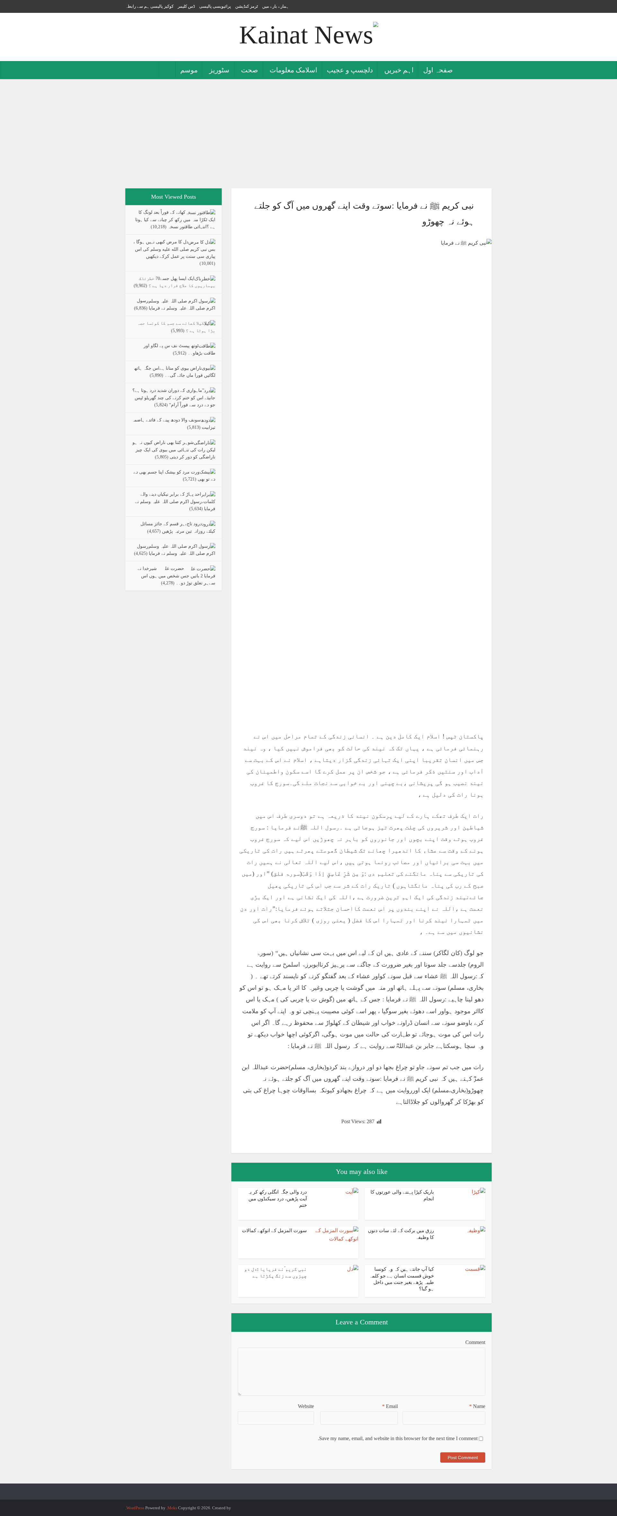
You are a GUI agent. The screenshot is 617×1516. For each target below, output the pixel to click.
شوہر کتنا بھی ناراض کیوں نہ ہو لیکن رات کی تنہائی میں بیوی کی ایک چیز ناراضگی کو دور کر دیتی (173, 449)
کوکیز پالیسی (162, 6)
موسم (189, 70)
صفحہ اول (438, 70)
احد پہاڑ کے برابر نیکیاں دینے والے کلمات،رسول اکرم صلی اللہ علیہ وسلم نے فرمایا (175, 501)
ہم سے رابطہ (137, 6)
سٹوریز (219, 70)
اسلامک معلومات (293, 70)
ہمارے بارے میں (275, 6)
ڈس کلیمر (186, 6)
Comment (475, 1342)
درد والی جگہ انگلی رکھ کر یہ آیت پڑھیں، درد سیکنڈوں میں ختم (277, 1198)
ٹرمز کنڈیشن (246, 6)
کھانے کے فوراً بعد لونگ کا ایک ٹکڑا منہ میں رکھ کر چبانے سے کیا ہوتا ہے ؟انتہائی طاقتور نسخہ (175, 219)
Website (306, 1406)
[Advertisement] (308, 134)
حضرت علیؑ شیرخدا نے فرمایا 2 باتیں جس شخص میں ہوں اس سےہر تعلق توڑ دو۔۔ (176, 575)
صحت (249, 70)
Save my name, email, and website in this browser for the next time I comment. (398, 1438)
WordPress (135, 1507)
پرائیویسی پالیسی (215, 6)
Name (477, 1406)
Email (390, 1406)
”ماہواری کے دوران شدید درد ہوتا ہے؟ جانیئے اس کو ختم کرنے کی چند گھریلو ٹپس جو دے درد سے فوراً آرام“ (173, 397)
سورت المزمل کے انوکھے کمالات (274, 1230)
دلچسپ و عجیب (350, 70)
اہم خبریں (399, 70)
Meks (172, 1507)
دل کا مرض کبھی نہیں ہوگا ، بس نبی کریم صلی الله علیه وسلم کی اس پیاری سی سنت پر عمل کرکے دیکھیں (174, 249)
